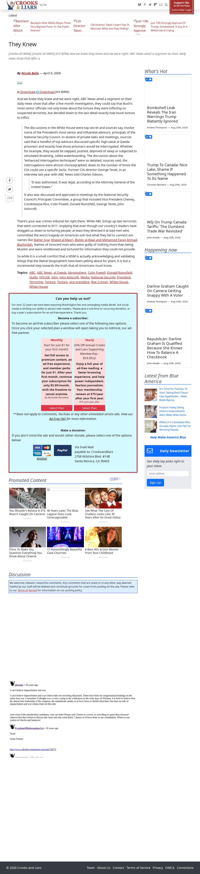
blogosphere (77, 272)
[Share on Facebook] (9, 180)
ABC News (44, 272)
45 (147, 193)
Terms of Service (27, 590)
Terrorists (36, 282)
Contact (118, 868)
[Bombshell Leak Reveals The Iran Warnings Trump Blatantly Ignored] (168, 90)
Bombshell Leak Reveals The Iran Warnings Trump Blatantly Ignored (162, 114)
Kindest (42, 458)
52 (147, 310)
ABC (32, 272)
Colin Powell (96, 272)
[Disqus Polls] (73, 636)
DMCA (170, 868)
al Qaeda (60, 272)
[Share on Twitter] (9, 189)
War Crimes (99, 282)
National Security (103, 277)
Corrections (185, 868)
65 (147, 79)
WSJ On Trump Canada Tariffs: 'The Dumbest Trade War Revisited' (166, 226)
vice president (79, 282)
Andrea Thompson (157, 127)
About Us (103, 868)
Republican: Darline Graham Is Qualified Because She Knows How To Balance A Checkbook (164, 347)
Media (84, 277)
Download (28, 92)
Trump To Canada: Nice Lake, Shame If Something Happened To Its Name (167, 171)
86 (147, 136)
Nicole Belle (30, 73)
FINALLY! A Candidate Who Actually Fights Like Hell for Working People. (175, 425)
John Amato (153, 237)
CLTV (43, 5)
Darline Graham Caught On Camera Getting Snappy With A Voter (168, 291)
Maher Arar (42, 240)
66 (147, 257)
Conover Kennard (156, 184)
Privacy (158, 868)
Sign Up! (155, 482)
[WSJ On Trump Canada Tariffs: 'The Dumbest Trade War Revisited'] (168, 204)
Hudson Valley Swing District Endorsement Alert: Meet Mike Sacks (172, 411)
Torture (50, 282)
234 (9, 198)
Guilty (33, 277)
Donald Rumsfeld (119, 272)
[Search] (166, 4)
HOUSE (44, 277)
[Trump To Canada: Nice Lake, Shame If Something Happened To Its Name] (168, 147)
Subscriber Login (182, 9)
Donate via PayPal (63, 450)
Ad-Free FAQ (57, 419)
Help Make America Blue (168, 437)
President (124, 277)
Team (91, 868)
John (54, 277)
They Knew (23, 44)
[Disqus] (73, 718)
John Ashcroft (69, 277)
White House (119, 282)
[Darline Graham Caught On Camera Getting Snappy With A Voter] (168, 269)
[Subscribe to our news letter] (161, 4)
